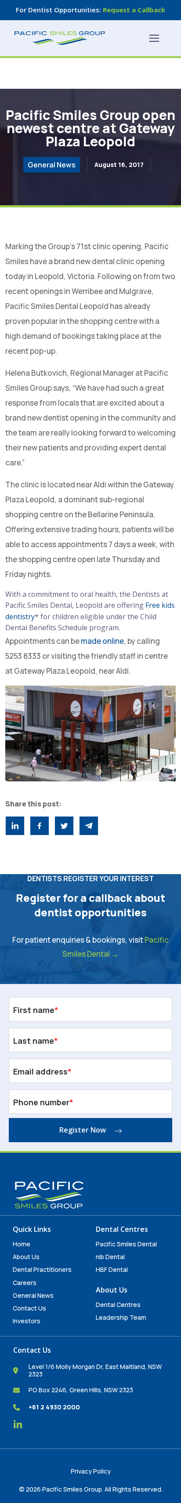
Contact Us (29, 1308)
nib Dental (110, 1256)
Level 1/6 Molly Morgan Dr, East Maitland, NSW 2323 (95, 1370)
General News (33, 1295)
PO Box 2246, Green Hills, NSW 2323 (81, 1390)
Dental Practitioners (42, 1269)
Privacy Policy (91, 1471)
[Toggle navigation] (153, 38)
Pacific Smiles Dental (126, 1244)
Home (21, 1244)
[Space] (59, 38)
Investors (26, 1321)
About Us (26, 1256)
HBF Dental (112, 1269)
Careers (24, 1282)
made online (102, 641)
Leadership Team (121, 1317)
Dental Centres (118, 1304)
